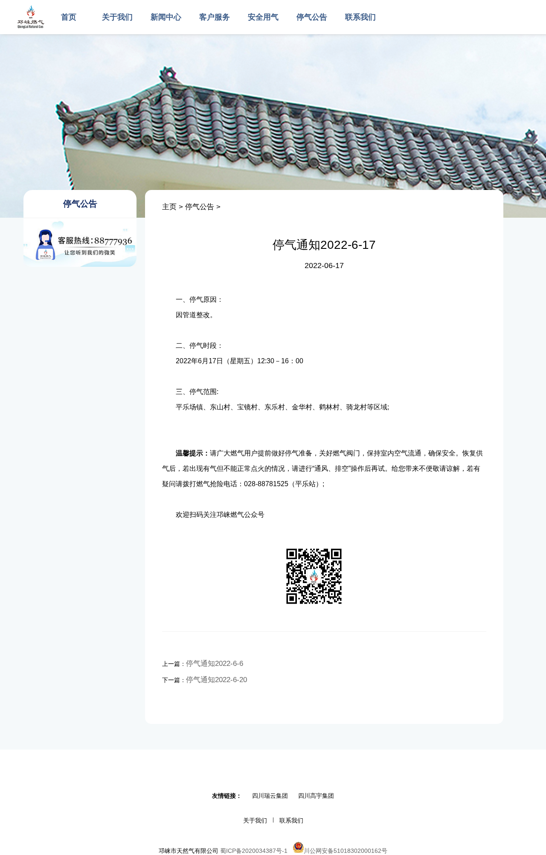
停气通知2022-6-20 (216, 680)
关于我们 (117, 17)
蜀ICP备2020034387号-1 (254, 850)
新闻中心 (166, 17)
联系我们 (360, 17)
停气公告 (311, 17)
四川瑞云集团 (270, 795)
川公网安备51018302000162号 (345, 850)
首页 (68, 17)
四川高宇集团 (316, 795)
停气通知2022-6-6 (214, 663)
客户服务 (214, 17)
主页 (169, 207)
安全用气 (263, 17)
